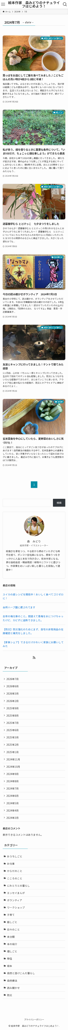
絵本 (9, 966)
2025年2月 (12, 744)
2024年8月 (12, 781)
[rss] (34, 657)
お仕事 (11, 863)
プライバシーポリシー (34, 1019)
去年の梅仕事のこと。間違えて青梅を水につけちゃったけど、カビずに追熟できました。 (33, 618)
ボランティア (14, 900)
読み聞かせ (13, 988)
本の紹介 (12, 944)
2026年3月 (12, 693)
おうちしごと (14, 856)
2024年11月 (13, 759)
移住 (9, 958)
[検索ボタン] (65, 4)
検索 (59, 502)
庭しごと (12, 922)
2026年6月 (12, 686)
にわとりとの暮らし (18, 885)
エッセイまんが (16, 893)
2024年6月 (12, 796)
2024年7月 (12, 788)
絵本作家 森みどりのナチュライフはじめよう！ (34, 4)
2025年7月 (12, 723)
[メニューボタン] (3, 4)
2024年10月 (13, 766)
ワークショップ (16, 907)
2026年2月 (12, 701)
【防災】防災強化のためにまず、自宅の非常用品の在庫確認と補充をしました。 (33, 631)
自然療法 (12, 980)
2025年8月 (12, 715)
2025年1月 (12, 752)
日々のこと (13, 929)
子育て (11, 914)
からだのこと (14, 871)
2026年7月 (12, 679)
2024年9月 (12, 774)
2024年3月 (12, 818)
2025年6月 (12, 730)
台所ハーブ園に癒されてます (19, 607)
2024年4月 (12, 810)
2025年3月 (12, 737)
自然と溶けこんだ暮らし (21, 973)
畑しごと (12, 951)
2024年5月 (12, 803)
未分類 (11, 936)
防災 (9, 995)
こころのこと (14, 878)
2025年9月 (12, 708)
